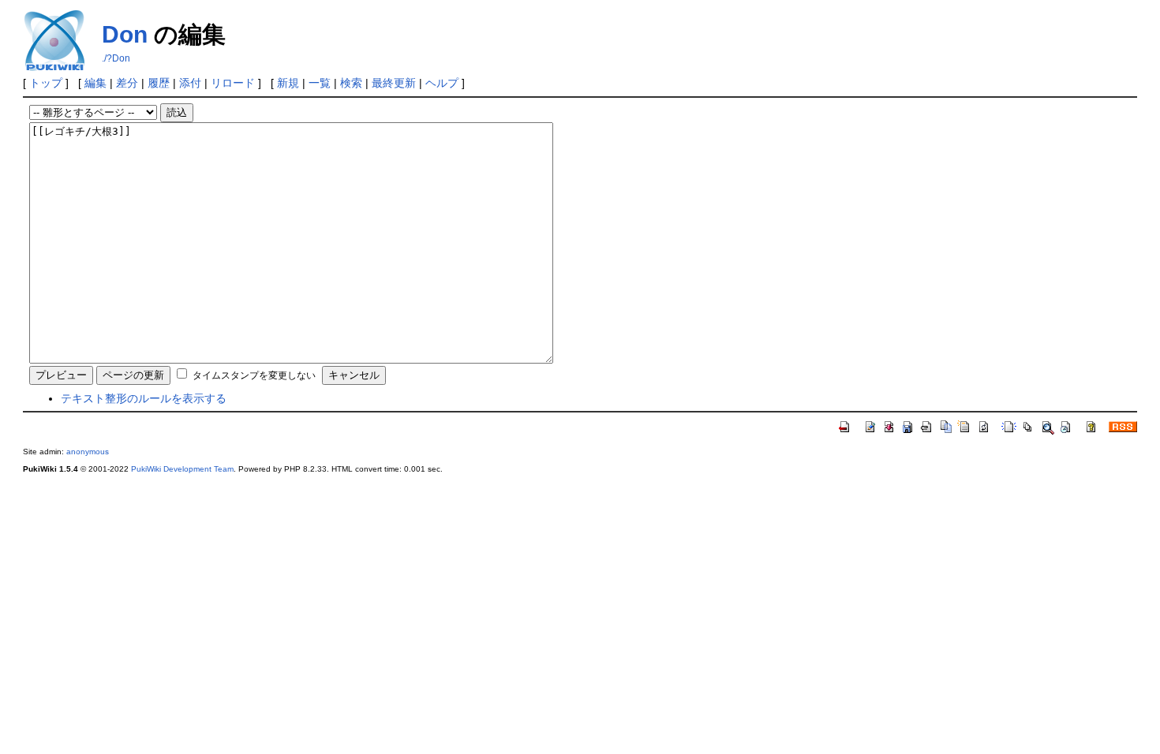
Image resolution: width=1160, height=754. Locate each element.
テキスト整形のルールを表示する (143, 398)
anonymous (87, 451)
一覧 (320, 83)
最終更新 (394, 83)
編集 (95, 83)
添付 (190, 83)
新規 (288, 83)
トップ (45, 83)
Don (125, 34)
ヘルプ (441, 83)
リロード (233, 83)
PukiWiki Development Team (182, 469)
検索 (351, 83)
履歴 (159, 83)
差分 (127, 83)
